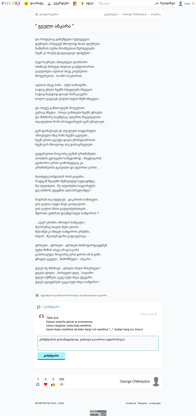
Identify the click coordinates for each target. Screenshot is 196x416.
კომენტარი (51, 355)
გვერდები (111, 14)
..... (47, 314)
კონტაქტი (155, 403)
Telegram (142, 403)
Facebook (131, 403)
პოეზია (156, 14)
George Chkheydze (134, 14)
